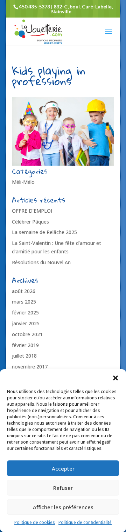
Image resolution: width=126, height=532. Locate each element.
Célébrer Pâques (30, 221)
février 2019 (25, 345)
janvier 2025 (26, 323)
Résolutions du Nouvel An (41, 262)
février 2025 (25, 312)
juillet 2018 (24, 355)
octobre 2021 (27, 334)
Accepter (63, 468)
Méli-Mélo (23, 182)
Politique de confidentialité (85, 522)
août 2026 (23, 291)
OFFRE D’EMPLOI (32, 210)
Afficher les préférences (63, 507)
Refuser (63, 487)
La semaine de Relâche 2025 (44, 232)
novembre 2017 (30, 366)
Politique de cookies (34, 522)
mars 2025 (24, 301)
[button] (115, 377)
